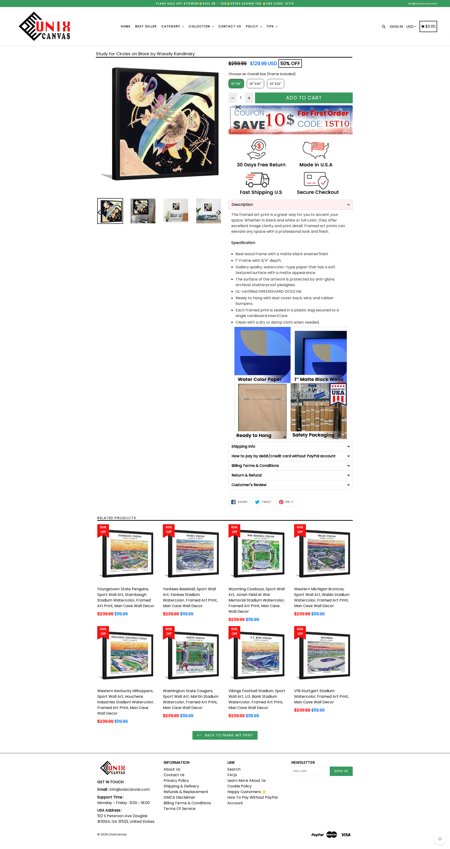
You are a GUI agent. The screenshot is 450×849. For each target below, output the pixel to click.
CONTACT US (229, 26)
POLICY (252, 26)
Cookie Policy (239, 786)
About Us (172, 769)
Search (233, 769)
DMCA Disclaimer (179, 797)
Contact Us (174, 775)
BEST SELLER (146, 26)
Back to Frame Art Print (228, 735)
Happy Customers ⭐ (246, 791)
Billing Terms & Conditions (187, 803)
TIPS (270, 26)
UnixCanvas (118, 834)
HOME (126, 26)
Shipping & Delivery (181, 786)
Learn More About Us (246, 780)
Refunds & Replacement (186, 791)
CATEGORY (171, 26)
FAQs (232, 775)
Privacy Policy (176, 780)
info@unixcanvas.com (422, 3)
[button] (291, 205)
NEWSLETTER (303, 762)
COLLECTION (200, 26)
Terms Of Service (179, 808)
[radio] (236, 83)
